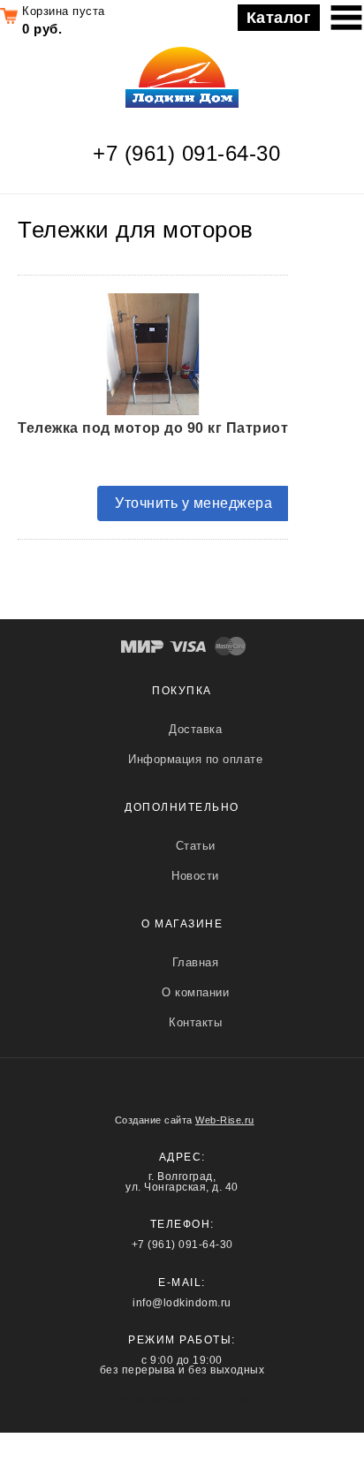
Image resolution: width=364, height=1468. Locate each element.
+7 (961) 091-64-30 (186, 153)
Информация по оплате (195, 759)
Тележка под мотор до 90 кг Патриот (153, 427)
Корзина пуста (63, 11)
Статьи (196, 845)
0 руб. (42, 28)
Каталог (279, 17)
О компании (195, 992)
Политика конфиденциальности (182, 1399)
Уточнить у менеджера (193, 503)
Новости (195, 875)
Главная (195, 962)
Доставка (195, 729)
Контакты (195, 1022)
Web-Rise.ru (224, 1120)
